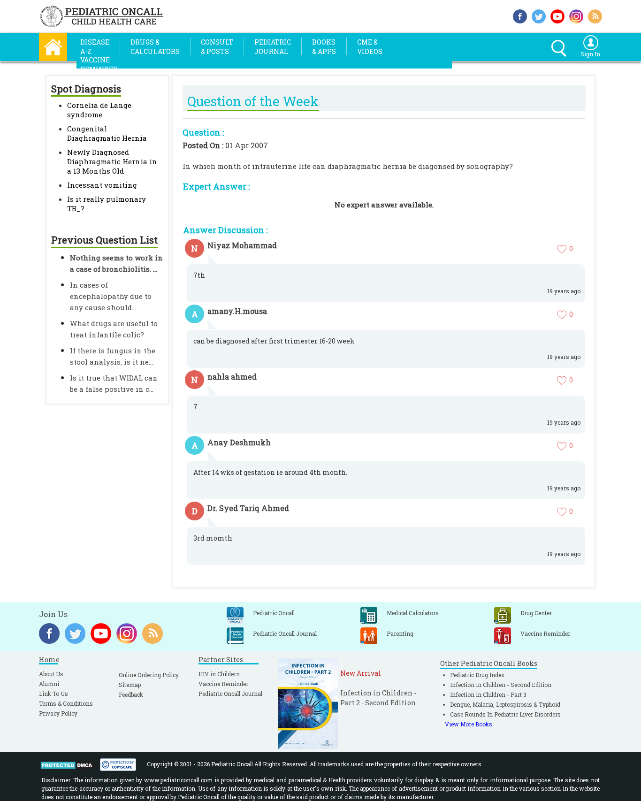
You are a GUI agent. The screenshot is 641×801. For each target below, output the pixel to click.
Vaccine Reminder (223, 683)
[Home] (53, 46)
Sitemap (130, 684)
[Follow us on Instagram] (576, 15)
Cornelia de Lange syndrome (99, 109)
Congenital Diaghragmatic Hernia (107, 133)
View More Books (468, 724)
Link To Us (53, 693)
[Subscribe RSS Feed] (595, 15)
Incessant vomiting (102, 185)
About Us (51, 674)
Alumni (49, 683)
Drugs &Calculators (155, 47)
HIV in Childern (219, 674)
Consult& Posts (217, 47)
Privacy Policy (58, 713)
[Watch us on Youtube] (557, 15)
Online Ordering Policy (149, 675)
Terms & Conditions (66, 703)
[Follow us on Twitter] (539, 15)
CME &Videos (369, 47)
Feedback (131, 694)
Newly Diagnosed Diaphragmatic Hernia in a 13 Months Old (112, 161)
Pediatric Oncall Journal (230, 693)
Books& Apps (324, 47)
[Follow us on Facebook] (520, 15)
